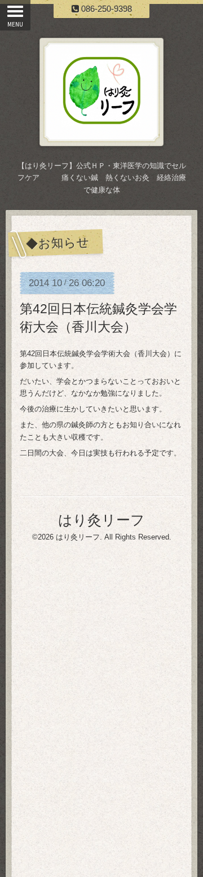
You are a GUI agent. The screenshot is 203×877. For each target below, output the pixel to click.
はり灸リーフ (101, 520)
